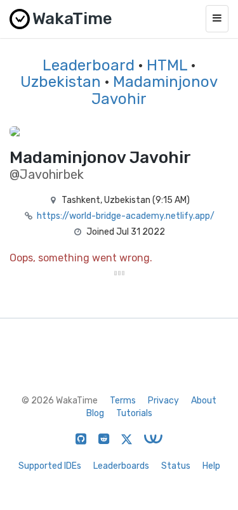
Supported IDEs (49, 466)
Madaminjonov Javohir (154, 90)
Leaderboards (121, 466)
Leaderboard (89, 65)
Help (211, 466)
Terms (123, 400)
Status (175, 466)
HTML (167, 65)
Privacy (163, 400)
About (203, 400)
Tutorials (134, 413)
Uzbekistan (60, 82)
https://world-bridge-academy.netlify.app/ (126, 216)
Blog (95, 413)
